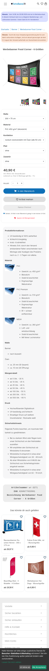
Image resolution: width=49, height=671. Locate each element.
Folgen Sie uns (12, 648)
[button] (6, 75)
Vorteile (8, 606)
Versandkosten (20, 174)
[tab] (24, 606)
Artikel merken (25, 199)
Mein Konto (10, 641)
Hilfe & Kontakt (12, 627)
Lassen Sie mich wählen (11, 662)
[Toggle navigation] (5, 4)
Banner (14, 29)
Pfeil (5, 146)
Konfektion (8, 135)
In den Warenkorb (26, 191)
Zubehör (7, 157)
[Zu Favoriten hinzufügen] (21, 517)
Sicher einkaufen (13, 620)
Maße (5, 114)
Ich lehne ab (25, 667)
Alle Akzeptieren (39, 667)
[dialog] (24, 659)
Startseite (5, 29)
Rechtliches (10, 634)
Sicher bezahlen (13, 613)
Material (6, 125)
